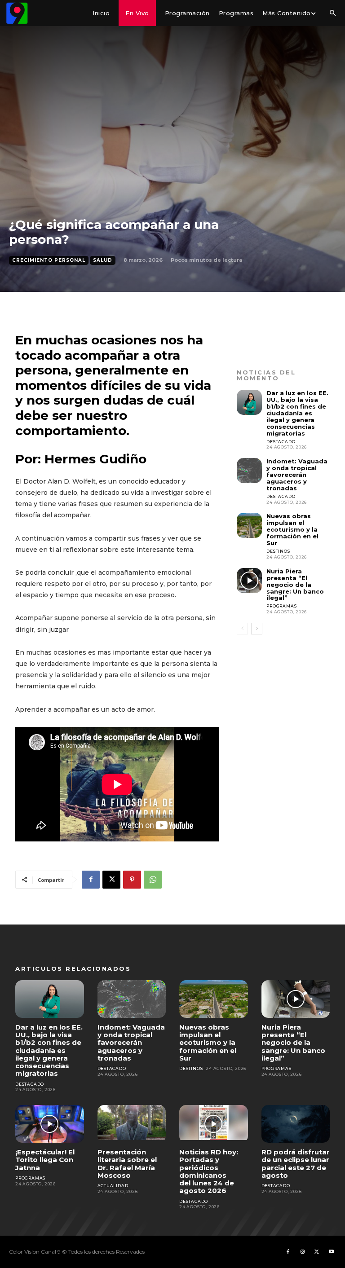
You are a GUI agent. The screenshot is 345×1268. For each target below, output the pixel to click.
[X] (111, 880)
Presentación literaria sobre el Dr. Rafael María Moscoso (127, 1164)
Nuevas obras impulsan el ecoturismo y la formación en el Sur (292, 529)
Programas (281, 605)
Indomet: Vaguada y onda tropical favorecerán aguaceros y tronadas (296, 475)
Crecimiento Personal (48, 260)
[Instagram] (302, 1252)
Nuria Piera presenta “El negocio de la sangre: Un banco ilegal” (295, 585)
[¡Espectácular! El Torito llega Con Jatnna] (49, 1124)
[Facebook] (91, 880)
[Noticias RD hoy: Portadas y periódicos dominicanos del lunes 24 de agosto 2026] (213, 1124)
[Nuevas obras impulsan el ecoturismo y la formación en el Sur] (249, 525)
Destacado (280, 441)
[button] (332, 13)
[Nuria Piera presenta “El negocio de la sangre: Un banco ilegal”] (249, 580)
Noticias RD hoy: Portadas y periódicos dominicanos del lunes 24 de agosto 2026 (208, 1171)
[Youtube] (331, 1252)
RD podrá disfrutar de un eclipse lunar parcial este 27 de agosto (295, 1164)
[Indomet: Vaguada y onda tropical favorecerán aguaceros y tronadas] (249, 470)
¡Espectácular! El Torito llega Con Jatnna (45, 1160)
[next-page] (256, 628)
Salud (102, 260)
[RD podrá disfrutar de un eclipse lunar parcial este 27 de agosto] (295, 1124)
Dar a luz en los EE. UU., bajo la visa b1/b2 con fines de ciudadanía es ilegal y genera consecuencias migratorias (297, 413)
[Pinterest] (132, 880)
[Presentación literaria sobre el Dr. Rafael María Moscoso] (131, 1124)
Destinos (278, 551)
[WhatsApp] (153, 880)
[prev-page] (242, 628)
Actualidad (112, 1185)
